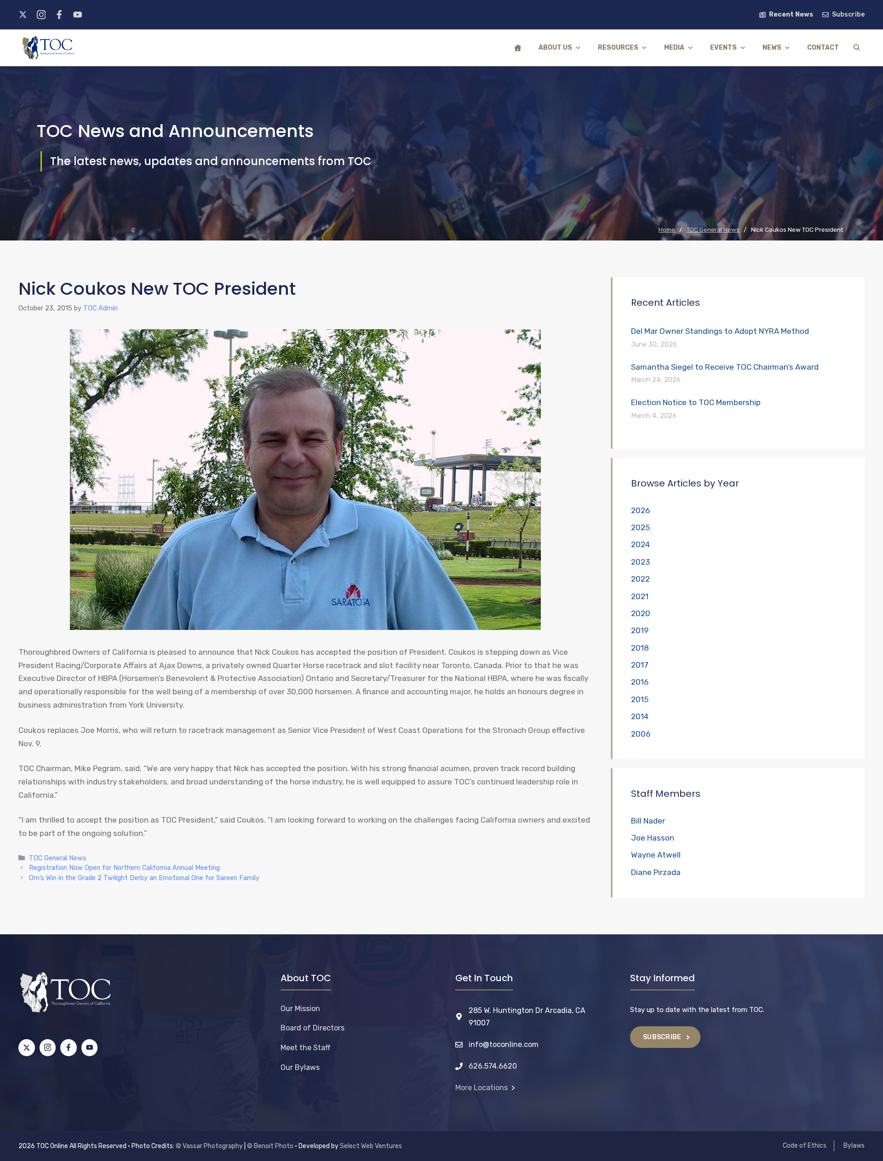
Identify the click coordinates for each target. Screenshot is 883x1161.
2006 (640, 733)
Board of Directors (312, 1028)
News (772, 47)
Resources (618, 47)
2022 (640, 578)
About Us (555, 47)
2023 (640, 561)
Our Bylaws (300, 1067)
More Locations (481, 1087)
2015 (639, 699)
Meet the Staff (305, 1047)
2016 (639, 681)
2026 (640, 510)
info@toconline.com (504, 1044)
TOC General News (57, 858)
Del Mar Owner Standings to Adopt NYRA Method (720, 331)
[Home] (517, 47)
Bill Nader (648, 820)
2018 (640, 647)
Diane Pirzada (656, 872)
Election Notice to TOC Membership (696, 402)
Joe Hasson (652, 837)
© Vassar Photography (209, 1146)
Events (723, 47)
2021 (639, 596)
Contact (823, 47)
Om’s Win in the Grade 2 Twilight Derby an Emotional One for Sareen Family (144, 878)
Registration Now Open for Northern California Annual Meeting (124, 868)
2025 (640, 527)
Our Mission (300, 1008)
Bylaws (854, 1146)
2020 (640, 613)
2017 (639, 664)
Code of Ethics (804, 1146)
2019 (639, 630)
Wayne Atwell (656, 854)
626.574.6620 (493, 1066)
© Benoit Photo (270, 1146)
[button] (857, 47)
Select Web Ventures (371, 1146)
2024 (640, 544)
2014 (639, 716)
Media (674, 47)
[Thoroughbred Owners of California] (48, 47)
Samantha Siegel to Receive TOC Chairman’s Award (725, 367)
